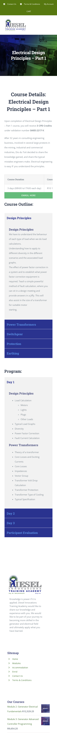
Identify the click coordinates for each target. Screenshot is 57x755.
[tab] (28, 217)
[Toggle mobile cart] (46, 22)
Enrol (14, 671)
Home (15, 659)
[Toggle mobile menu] (51, 22)
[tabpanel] (28, 271)
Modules (16, 663)
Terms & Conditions (22, 680)
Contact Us (17, 676)
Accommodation (20, 667)
